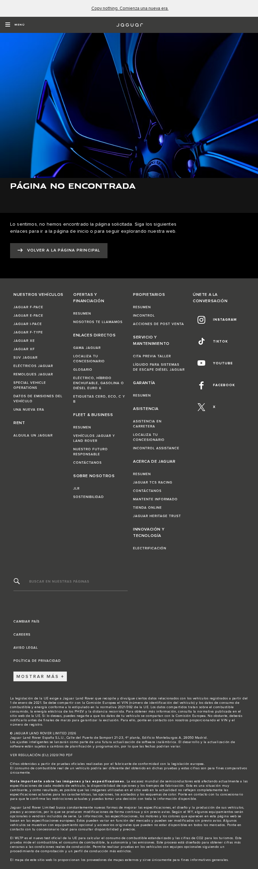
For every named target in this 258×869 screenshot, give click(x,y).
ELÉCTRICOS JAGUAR (33, 366)
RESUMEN (82, 314)
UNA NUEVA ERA (28, 410)
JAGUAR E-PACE (28, 316)
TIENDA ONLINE (147, 508)
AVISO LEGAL (25, 648)
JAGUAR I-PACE (27, 324)
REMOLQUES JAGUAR (33, 374)
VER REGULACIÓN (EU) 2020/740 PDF (41, 755)
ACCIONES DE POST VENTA (158, 324)
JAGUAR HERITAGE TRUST (157, 516)
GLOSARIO (82, 370)
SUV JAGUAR (25, 358)
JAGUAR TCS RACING (152, 483)
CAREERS (22, 635)
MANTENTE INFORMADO (155, 499)
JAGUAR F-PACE (28, 307)
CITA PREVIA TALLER (152, 356)
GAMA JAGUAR (87, 348)
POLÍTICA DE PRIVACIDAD (37, 661)
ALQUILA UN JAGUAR (33, 435)
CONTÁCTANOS (87, 463)
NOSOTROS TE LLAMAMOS (98, 322)
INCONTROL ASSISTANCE (156, 448)
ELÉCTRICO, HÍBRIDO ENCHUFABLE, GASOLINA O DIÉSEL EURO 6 (98, 383)
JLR (76, 489)
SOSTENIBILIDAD (88, 497)
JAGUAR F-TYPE (28, 332)
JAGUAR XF (24, 349)
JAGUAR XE (24, 341)
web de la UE (29, 716)
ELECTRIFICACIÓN (149, 548)
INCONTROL (144, 316)
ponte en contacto (152, 720)
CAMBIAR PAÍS (26, 622)
